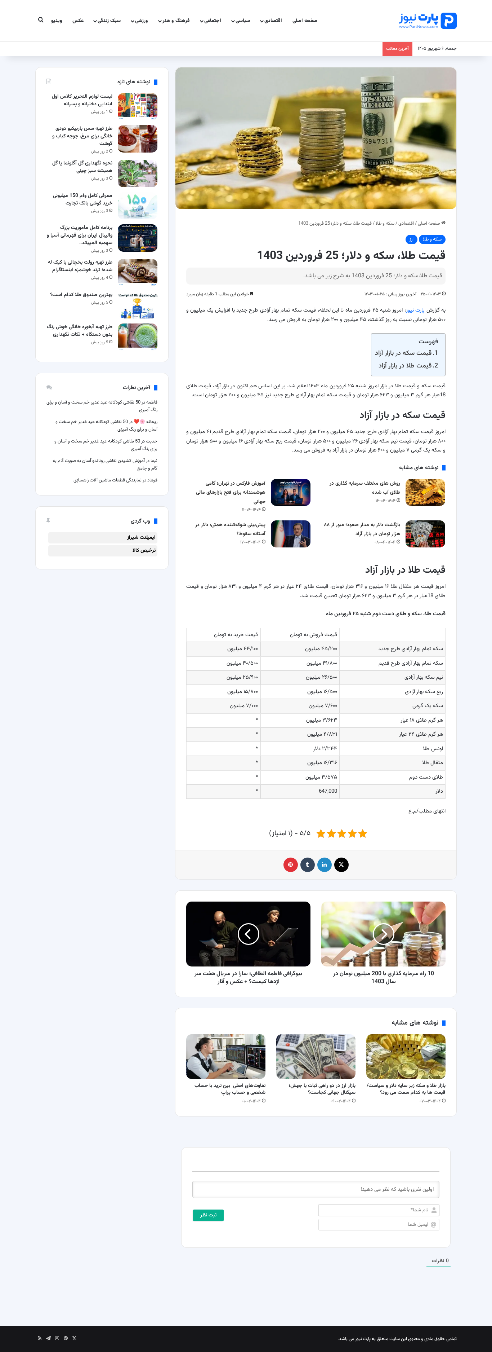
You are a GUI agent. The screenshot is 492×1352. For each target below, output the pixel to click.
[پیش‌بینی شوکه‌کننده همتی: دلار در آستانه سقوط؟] (290, 533)
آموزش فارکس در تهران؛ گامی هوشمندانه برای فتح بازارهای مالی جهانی (230, 493)
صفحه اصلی (304, 21)
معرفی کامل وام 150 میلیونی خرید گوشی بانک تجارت (82, 199)
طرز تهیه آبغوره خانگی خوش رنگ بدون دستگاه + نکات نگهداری (79, 331)
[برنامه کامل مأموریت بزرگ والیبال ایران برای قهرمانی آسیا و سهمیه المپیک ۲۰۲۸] (137, 237)
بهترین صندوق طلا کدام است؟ (81, 295)
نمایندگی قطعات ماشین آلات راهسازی (107, 480)
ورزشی (141, 21)
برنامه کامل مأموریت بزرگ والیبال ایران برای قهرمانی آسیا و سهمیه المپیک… (79, 235)
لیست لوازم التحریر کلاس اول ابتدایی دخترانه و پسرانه (82, 100)
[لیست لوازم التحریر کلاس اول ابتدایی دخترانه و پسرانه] (137, 106)
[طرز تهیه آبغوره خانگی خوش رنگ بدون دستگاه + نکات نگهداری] (137, 337)
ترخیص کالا (144, 551)
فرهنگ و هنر (176, 21)
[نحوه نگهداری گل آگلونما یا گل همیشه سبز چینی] (137, 173)
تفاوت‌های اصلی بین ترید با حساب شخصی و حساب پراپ (229, 1089)
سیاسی (243, 21)
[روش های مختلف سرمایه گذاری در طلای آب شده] (425, 492)
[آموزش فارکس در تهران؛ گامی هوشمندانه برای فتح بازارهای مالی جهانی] (290, 492)
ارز (411, 239)
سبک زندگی (109, 21)
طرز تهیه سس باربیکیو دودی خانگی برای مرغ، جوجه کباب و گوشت (82, 136)
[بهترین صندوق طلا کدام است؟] (137, 304)
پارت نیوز (415, 310)
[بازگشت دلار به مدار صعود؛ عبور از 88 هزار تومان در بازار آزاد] (425, 533)
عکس (78, 21)
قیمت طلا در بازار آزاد (405, 366)
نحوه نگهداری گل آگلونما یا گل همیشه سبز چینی (82, 167)
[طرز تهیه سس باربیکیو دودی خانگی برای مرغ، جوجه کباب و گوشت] (137, 138)
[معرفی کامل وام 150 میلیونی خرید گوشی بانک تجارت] (137, 205)
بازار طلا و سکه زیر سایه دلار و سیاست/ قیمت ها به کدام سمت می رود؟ (406, 1089)
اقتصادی (273, 21)
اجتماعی (212, 21)
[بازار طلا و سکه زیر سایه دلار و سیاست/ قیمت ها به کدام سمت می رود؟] (406, 1056)
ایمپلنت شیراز (141, 538)
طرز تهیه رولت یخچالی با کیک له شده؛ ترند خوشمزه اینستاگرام (80, 266)
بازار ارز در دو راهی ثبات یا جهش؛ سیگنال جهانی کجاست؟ (322, 1089)
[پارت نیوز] (428, 21)
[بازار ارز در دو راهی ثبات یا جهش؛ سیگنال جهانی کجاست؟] (315, 1056)
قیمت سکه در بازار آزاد (403, 353)
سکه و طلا (385, 223)
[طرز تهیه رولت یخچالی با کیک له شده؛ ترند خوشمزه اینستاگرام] (137, 272)
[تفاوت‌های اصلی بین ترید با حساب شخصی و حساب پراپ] (225, 1056)
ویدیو (56, 21)
